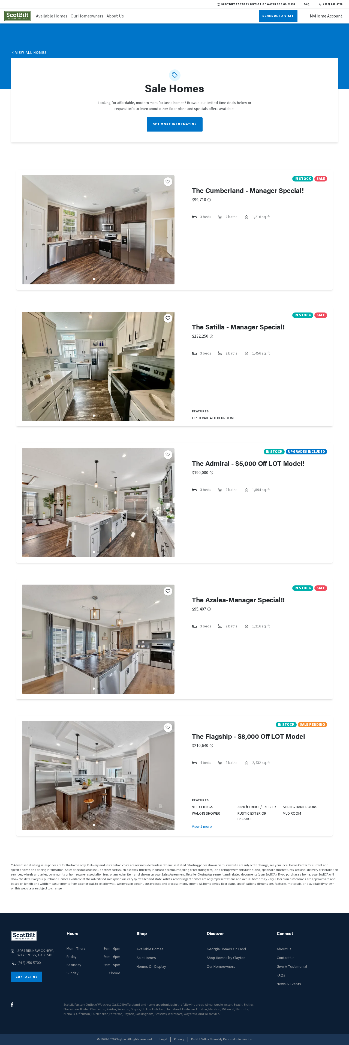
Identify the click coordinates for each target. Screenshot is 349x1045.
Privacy (179, 1039)
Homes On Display (151, 966)
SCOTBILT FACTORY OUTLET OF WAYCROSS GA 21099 (258, 4)
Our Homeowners (87, 16)
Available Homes (51, 16)
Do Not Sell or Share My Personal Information (221, 1039)
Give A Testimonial (292, 966)
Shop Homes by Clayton (226, 958)
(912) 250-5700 (332, 4)
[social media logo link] (12, 1004)
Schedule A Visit (278, 16)
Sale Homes (146, 958)
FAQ (307, 4)
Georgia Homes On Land (226, 949)
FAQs (281, 975)
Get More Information (174, 124)
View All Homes (31, 52)
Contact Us (27, 977)
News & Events (289, 984)
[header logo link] (17, 16)
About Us (115, 16)
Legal (163, 1039)
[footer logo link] (24, 936)
